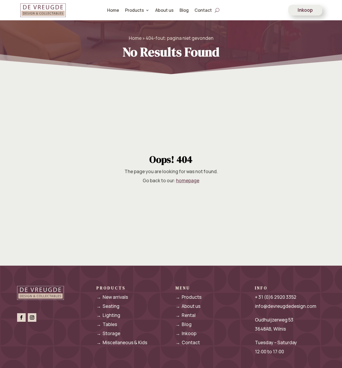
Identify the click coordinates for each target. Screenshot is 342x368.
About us (164, 10)
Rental (186, 315)
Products (188, 297)
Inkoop (305, 10)
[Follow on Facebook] (21, 317)
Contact (203, 10)
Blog (184, 10)
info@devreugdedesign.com (285, 306)
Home (113, 10)
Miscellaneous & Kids (121, 342)
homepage (187, 180)
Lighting (108, 315)
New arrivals (112, 297)
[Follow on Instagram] (32, 317)
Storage (108, 333)
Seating (107, 306)
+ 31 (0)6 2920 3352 (275, 297)
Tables (106, 324)
